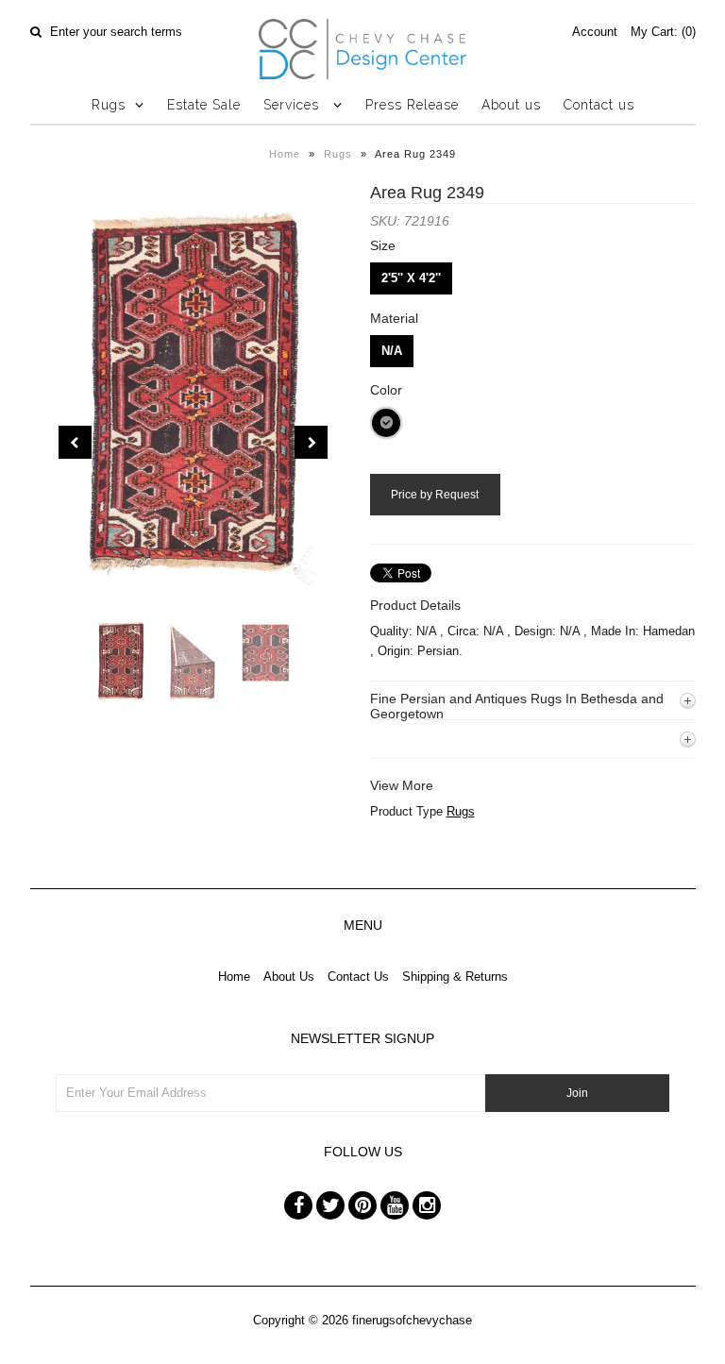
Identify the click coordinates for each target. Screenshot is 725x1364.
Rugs (109, 104)
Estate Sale (204, 104)
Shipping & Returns (455, 976)
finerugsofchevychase (412, 1320)
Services (293, 104)
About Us (288, 976)
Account (594, 32)
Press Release (412, 104)
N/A (391, 351)
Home (284, 154)
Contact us (599, 104)
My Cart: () (663, 32)
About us (511, 104)
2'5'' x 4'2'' (411, 278)
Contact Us (358, 976)
